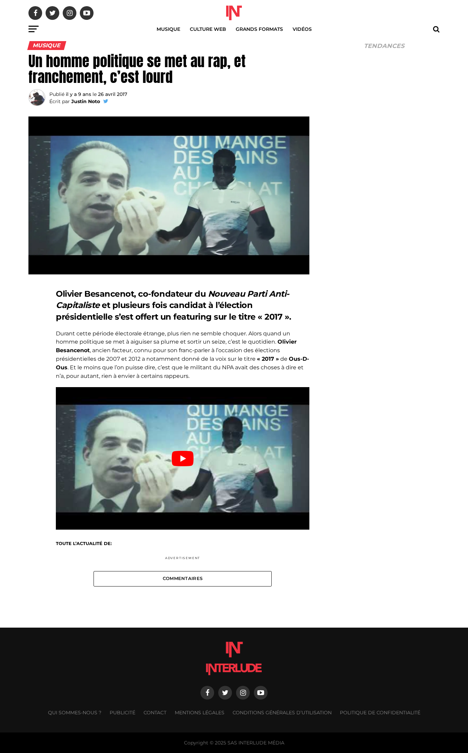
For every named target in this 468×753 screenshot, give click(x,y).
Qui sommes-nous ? (74, 712)
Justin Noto (85, 101)
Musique (168, 29)
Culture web (208, 29)
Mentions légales (199, 712)
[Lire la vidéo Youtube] (182, 458)
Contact (155, 712)
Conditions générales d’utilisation (282, 712)
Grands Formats (259, 29)
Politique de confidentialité (380, 712)
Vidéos (302, 29)
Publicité (122, 712)
